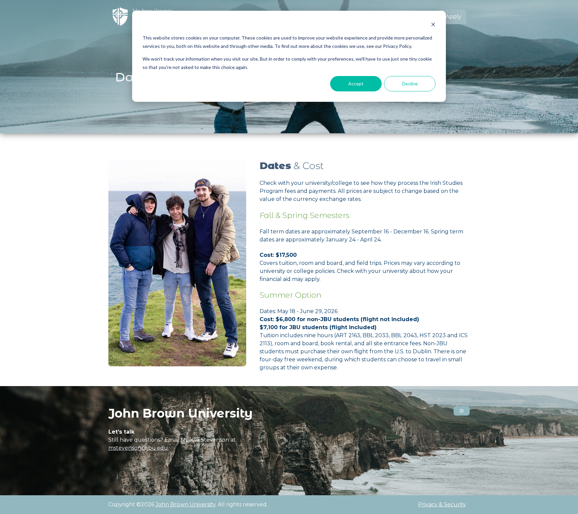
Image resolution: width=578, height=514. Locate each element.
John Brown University (185, 504)
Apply (453, 16)
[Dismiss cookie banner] (433, 25)
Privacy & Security (442, 504)
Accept (356, 83)
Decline (410, 83)
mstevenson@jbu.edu (138, 448)
